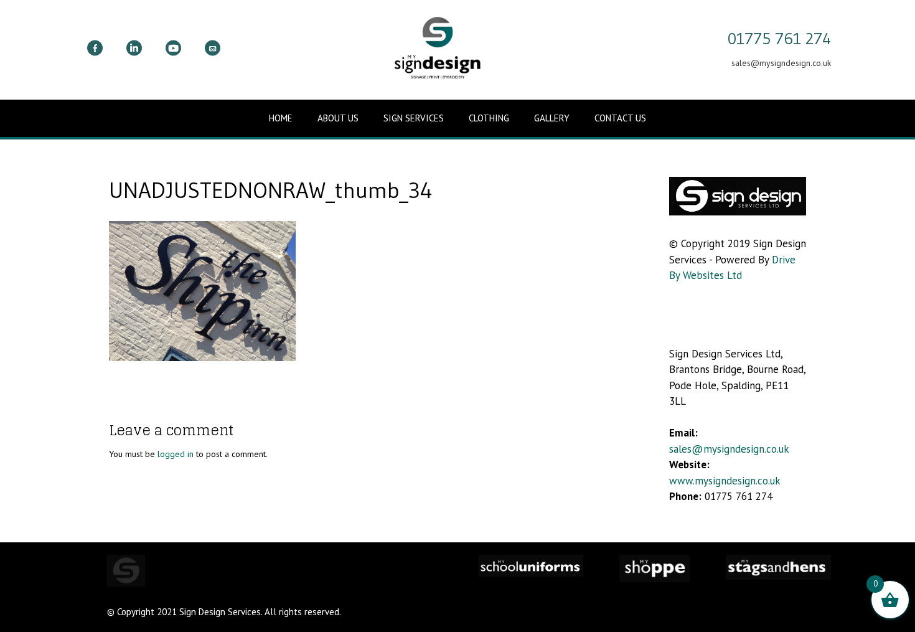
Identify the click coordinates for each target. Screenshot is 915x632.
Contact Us (620, 118)
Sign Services (413, 118)
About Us (338, 118)
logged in (175, 454)
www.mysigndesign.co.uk (725, 481)
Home (281, 118)
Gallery (552, 118)
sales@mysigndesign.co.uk (729, 449)
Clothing (489, 118)
